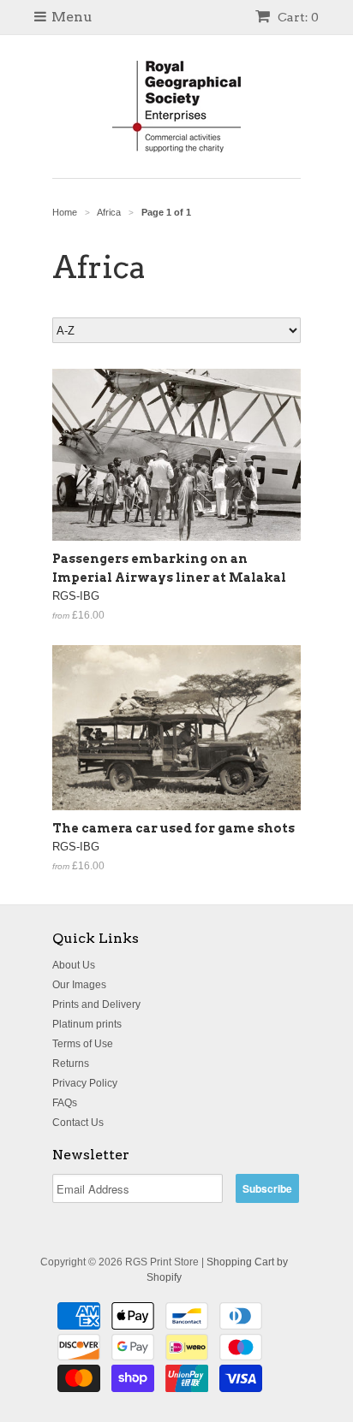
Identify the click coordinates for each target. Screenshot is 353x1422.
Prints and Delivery (96, 1004)
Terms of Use (82, 1044)
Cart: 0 (297, 17)
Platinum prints (87, 1024)
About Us (73, 965)
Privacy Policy (84, 1083)
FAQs (64, 1103)
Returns (70, 1063)
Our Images (79, 985)
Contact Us (78, 1123)
